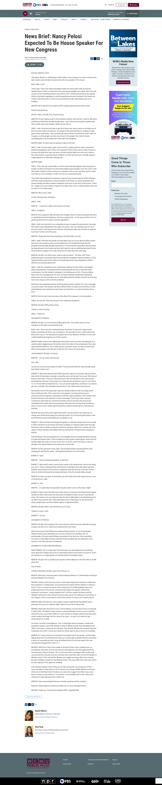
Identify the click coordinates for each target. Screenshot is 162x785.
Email (113, 181)
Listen (46, 19)
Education (95, 19)
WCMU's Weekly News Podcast (123, 63)
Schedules (27, 19)
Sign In (111, 5)
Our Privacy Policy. (120, 214)
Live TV (122, 5)
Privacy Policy (67, 764)
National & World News (32, 29)
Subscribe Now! (123, 82)
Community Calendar (121, 19)
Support (64, 19)
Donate (134, 5)
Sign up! (123, 220)
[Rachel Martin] (29, 715)
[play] (25, 14)
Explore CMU (116, 764)
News (55, 19)
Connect (83, 19)
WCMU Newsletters (121, 199)
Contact (65, 759)
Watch (37, 19)
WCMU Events (106, 19)
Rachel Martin (35, 58)
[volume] (30, 14)
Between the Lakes (121, 193)
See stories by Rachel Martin (46, 717)
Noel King (43, 58)
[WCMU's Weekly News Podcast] (123, 43)
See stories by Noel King (44, 733)
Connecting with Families (123, 196)
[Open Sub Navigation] (32, 19)
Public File (90, 764)
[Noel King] (29, 731)
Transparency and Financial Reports (98, 759)
